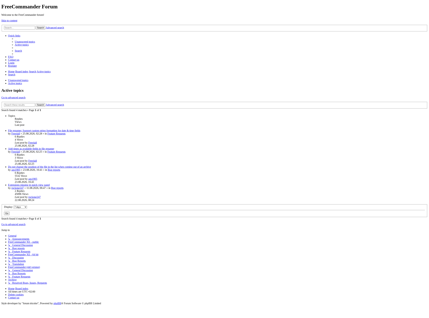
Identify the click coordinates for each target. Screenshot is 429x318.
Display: (9, 206)
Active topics (15, 83)
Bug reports (54, 169)
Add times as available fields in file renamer (31, 148)
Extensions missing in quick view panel (29, 184)
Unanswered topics (18, 80)
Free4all (15, 133)
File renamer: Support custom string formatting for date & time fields (44, 130)
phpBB (57, 303)
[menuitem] (25, 41)
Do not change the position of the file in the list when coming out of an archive (49, 166)
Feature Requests (56, 133)
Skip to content (9, 20)
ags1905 (15, 169)
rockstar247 (17, 188)
